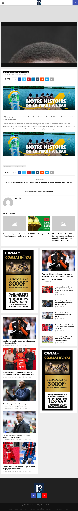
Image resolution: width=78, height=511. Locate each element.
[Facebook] (33, 495)
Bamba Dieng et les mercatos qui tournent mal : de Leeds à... (19, 342)
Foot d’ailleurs (12, 72)
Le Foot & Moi (24, 509)
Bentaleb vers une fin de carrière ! (39, 191)
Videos (66, 509)
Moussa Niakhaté (20, 166)
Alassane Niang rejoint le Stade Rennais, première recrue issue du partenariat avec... (19, 373)
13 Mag (16, 509)
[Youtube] (44, 495)
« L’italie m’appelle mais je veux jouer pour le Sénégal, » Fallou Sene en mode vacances (39, 182)
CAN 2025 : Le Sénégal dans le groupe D (39, 235)
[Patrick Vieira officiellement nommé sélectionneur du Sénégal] (19, 422)
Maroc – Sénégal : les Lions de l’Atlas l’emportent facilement (14, 235)
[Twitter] (39, 495)
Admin (6, 74)
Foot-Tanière (20, 72)
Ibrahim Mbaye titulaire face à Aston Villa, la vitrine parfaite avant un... (64, 339)
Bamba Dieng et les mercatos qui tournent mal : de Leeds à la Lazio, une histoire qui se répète (57, 276)
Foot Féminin (58, 509)
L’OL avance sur (8, 166)
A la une (5, 72)
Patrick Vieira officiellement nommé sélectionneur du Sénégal (16, 436)
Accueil (10, 509)
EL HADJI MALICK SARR (11, 345)
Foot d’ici (32, 509)
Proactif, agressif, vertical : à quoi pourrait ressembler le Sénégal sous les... (19, 405)
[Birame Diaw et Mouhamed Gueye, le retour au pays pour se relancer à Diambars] (19, 453)
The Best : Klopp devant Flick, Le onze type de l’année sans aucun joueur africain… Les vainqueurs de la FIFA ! (63, 237)
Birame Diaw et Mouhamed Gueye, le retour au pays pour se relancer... (19, 467)
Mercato (26, 72)
